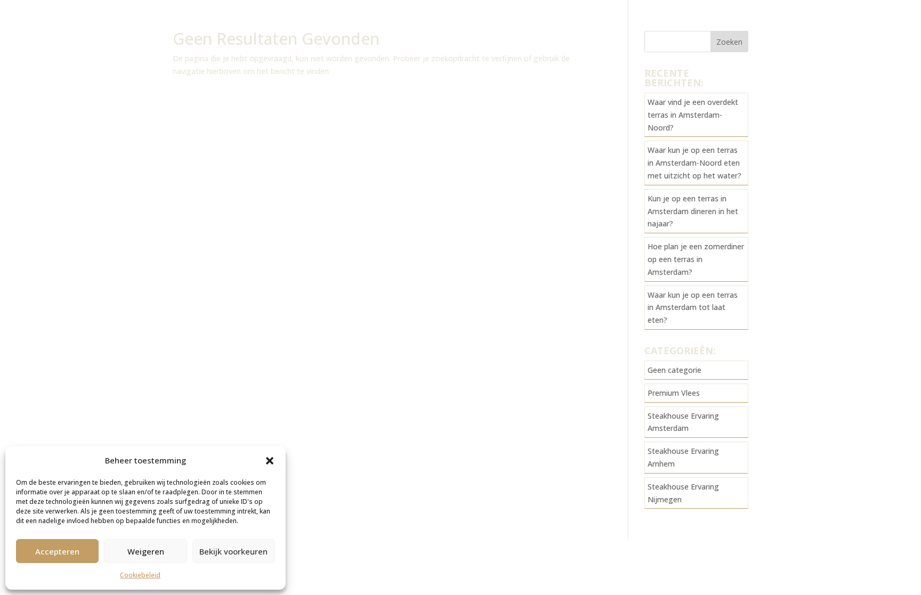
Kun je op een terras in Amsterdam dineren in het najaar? (693, 211)
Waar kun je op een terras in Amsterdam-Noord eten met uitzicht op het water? (694, 163)
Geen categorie (674, 370)
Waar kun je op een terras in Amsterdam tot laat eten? (693, 307)
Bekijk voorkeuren (233, 551)
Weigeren (145, 551)
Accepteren (57, 551)
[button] (269, 460)
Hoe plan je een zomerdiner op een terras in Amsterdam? (696, 259)
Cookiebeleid (140, 575)
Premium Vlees (674, 393)
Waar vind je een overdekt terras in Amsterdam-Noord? (693, 115)
